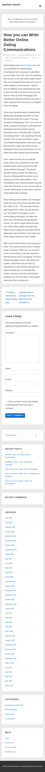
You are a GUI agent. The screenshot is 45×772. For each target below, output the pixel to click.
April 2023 (8, 572)
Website (8, 390)
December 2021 (10, 645)
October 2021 (10, 654)
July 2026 (8, 518)
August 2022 (9, 608)
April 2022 (8, 627)
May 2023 (8, 568)
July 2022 (8, 613)
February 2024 (10, 527)
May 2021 (8, 676)
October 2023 (10, 545)
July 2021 (8, 667)
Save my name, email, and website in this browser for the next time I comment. (21, 405)
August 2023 (9, 554)
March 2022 (9, 631)
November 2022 (10, 595)
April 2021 (8, 681)
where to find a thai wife (30, 65)
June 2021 (8, 672)
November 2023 (10, 541)
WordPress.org (10, 752)
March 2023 (9, 577)
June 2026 (8, 522)
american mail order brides (14, 705)
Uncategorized (23, 58)
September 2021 (11, 658)
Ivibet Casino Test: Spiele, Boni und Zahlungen (21, 469)
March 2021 (9, 685)
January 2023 (10, 586)
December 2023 (10, 536)
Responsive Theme (35, 766)
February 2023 (10, 581)
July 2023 (8, 559)
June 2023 (8, 563)
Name (8, 368)
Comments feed (10, 747)
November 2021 (10, 649)
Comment (10, 333)
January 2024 (10, 532)
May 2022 (8, 622)
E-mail (8, 379)
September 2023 (11, 550)
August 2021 (9, 663)
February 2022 (10, 636)
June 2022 (8, 618)
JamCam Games (11, 4)
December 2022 (10, 590)
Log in (7, 738)
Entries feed (9, 743)
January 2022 (10, 640)
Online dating (9, 714)
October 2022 (10, 599)
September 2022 (11, 604)
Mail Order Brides (11, 709)
